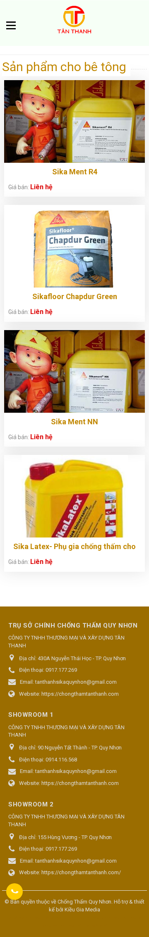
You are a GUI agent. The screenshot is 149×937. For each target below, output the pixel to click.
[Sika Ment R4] (74, 132)
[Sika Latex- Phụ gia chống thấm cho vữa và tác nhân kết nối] (75, 520)
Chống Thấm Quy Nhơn (84, 902)
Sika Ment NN (74, 421)
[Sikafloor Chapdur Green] (74, 264)
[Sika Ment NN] (74, 382)
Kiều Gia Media (82, 909)
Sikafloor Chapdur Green (74, 296)
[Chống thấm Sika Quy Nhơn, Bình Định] (74, 21)
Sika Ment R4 (74, 171)
